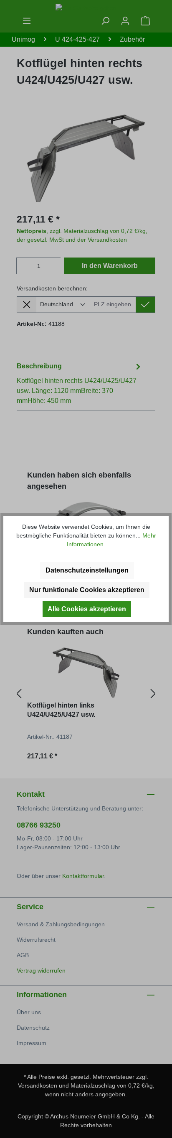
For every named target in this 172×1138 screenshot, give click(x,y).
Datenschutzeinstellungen (87, 570)
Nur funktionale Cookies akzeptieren (86, 589)
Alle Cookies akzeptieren (87, 609)
